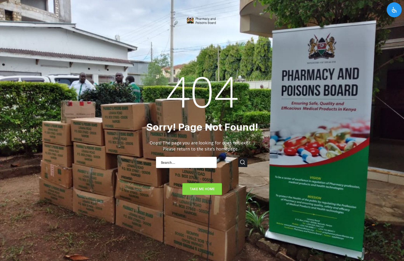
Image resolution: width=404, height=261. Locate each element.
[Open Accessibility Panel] (394, 9)
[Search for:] (186, 162)
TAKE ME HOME (202, 189)
